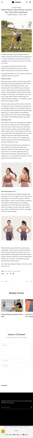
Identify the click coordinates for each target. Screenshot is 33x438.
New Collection (8, 271)
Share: (3, 274)
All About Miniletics (16, 7)
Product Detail (16, 271)
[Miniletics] (16, 2)
